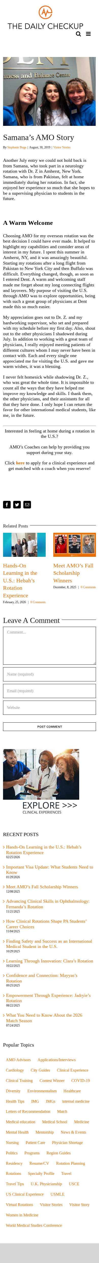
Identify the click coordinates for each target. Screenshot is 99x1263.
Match (62, 1116)
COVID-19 (80, 1084)
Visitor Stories (62, 147)
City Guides (40, 1074)
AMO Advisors (18, 1064)
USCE (74, 1188)
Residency (14, 1167)
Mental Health (17, 1136)
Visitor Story (79, 1209)
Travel (66, 1178)
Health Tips (15, 1105)
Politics (12, 1157)
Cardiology (15, 1074)
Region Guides (58, 1157)
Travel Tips (15, 1188)
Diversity (13, 1095)
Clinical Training (19, 1084)
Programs (32, 1157)
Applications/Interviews (57, 1064)
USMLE (57, 1198)
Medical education (20, 1126)
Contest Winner (52, 1084)
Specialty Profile (41, 1178)
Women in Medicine (22, 1219)
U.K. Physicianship (46, 1188)
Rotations (13, 1178)
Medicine (81, 1126)
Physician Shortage (67, 1146)
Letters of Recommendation (28, 1116)
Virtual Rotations (19, 1209)
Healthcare (72, 1095)
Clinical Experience (72, 1074)
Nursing (12, 1146)
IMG (35, 1105)
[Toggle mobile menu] (88, 33)
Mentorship (45, 1136)
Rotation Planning (70, 1167)
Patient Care (35, 1146)
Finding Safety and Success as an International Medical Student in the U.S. (49, 948)
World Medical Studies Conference (34, 1229)
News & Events (73, 1136)
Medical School (54, 1126)
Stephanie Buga (16, 147)
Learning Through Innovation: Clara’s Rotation (49, 965)
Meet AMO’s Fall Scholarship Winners (42, 891)
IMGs (50, 1105)
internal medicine (76, 1105)
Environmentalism (42, 1095)
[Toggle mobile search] (78, 33)
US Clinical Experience (25, 1198)
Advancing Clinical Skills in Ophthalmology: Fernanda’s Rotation (32, 580)
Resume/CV (39, 1167)
